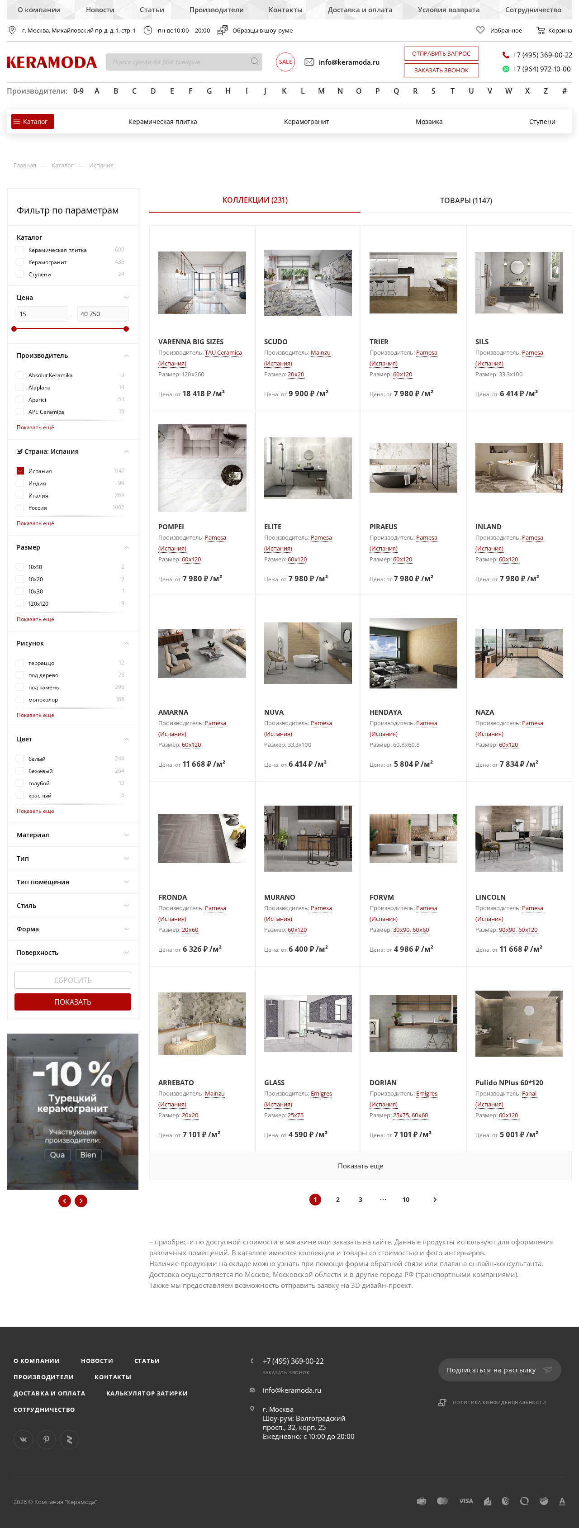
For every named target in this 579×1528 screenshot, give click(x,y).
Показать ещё (35, 427)
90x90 (507, 929)
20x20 (296, 374)
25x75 (296, 1115)
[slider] (14, 329)
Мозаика (429, 121)
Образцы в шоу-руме (263, 30)
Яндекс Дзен (69, 1439)
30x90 (401, 929)
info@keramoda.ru (349, 61)
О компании (39, 9)
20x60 (190, 929)
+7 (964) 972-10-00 (542, 69)
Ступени (542, 121)
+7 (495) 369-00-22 (542, 55)
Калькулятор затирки (147, 1393)
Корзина (560, 30)
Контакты (286, 9)
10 (406, 1199)
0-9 (78, 91)
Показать (72, 1002)
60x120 (403, 374)
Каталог (35, 121)
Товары (466, 200)
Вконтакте (23, 1439)
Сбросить (73, 980)
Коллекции (255, 200)
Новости (100, 9)
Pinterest (46, 1439)
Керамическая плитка (162, 121)
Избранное (506, 30)
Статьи (152, 9)
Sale (285, 62)
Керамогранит (306, 121)
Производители (217, 9)
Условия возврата (449, 9)
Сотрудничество (533, 9)
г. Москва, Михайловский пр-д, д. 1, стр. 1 (79, 30)
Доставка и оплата (360, 9)
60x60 (421, 929)
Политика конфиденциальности (499, 1402)
